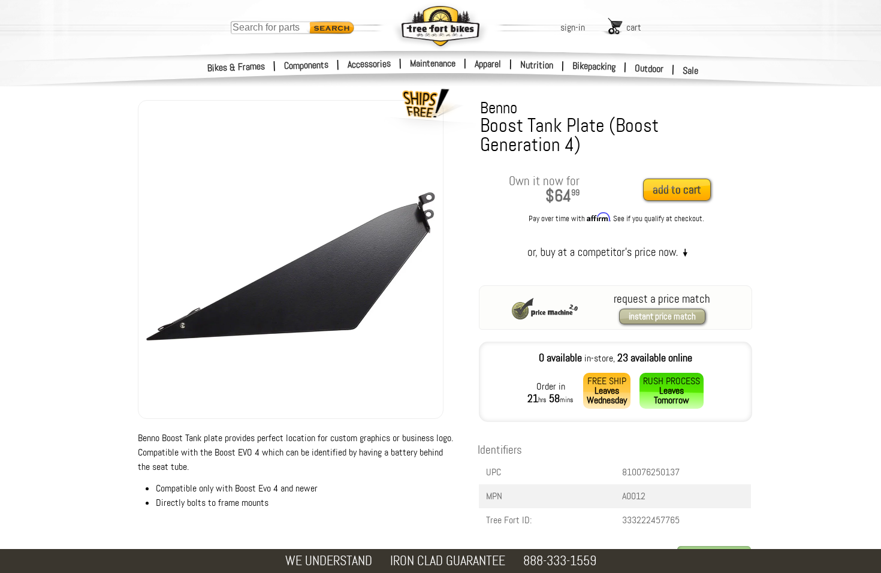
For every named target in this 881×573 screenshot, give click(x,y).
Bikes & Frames (236, 67)
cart (633, 27)
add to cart (677, 189)
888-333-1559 (559, 560)
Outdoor (649, 68)
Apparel (488, 64)
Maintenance (432, 63)
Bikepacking (594, 66)
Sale (691, 70)
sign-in (572, 27)
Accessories (369, 64)
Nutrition (536, 64)
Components (306, 65)
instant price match (662, 316)
